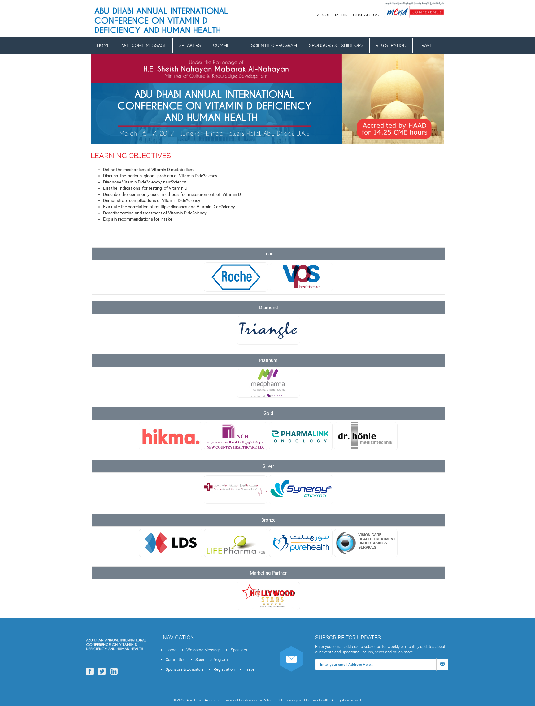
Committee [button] (226, 45)
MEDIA (341, 15)
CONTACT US (366, 15)
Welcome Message (144, 45)
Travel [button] (427, 45)
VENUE (323, 15)
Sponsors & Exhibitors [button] (336, 45)
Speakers (190, 45)
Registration (391, 45)
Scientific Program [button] (274, 45)
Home (103, 45)
